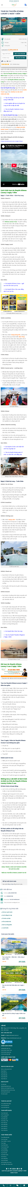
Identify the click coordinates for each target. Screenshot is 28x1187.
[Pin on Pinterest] (14, 1168)
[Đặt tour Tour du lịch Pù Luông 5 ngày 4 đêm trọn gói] (22, 1018)
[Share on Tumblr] (19, 1168)
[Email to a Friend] (12, 1168)
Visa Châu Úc (4, 1078)
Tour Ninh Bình (4, 1145)
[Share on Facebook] (8, 1168)
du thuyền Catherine (13, 109)
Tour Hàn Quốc (4, 1113)
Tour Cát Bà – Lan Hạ (5, 1141)
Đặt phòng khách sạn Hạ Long (8, 1090)
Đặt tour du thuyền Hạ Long (7, 1088)
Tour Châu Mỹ (4, 1124)
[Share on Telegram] (21, 1168)
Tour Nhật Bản (4, 1116)
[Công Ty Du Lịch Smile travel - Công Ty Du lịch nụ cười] (14, 5)
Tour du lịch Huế (5, 1147)
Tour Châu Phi (4, 1130)
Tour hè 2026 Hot (5, 1105)
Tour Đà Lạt (3, 1156)
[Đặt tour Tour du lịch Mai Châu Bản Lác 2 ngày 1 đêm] (22, 989)
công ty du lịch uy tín (15, 97)
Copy (4, 61)
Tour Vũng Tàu (4, 1158)
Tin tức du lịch (4, 1093)
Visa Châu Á (3, 1071)
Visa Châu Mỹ (4, 1074)
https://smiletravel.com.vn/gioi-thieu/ (12, 141)
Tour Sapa (3, 1143)
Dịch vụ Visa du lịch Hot (6, 1069)
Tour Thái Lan (4, 1122)
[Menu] (2, 5)
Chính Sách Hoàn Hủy (6, 1052)
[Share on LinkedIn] (17, 1168)
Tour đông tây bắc (5, 1137)
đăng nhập (10, 884)
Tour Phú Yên (4, 1152)
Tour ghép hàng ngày (6, 1103)
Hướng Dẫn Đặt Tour (5, 1048)
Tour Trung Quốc (5, 1114)
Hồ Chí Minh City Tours (6, 1162)
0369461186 (10, 896)
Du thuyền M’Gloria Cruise (12, 283)
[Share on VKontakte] (15, 1168)
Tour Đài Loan (4, 1118)
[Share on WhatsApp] (6, 1168)
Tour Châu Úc (4, 1128)
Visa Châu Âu (4, 1073)
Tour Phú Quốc (4, 1160)
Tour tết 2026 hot (5, 1107)
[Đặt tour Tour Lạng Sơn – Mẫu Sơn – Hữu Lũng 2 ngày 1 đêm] (22, 961)
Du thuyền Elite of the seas (13, 289)
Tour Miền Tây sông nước (6, 1164)
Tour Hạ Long (4, 1139)
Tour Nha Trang (4, 1154)
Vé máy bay (3, 1084)
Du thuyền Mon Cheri (11, 631)
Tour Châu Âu (4, 1126)
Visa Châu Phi (4, 1076)
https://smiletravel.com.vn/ (13, 1038)
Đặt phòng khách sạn (6, 1086)
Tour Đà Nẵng (4, 1149)
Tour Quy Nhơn (4, 1150)
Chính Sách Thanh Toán (6, 1050)
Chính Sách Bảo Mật (5, 1054)
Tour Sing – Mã (4, 1120)
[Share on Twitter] (10, 1168)
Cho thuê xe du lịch (5, 1092)
